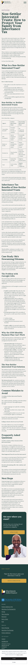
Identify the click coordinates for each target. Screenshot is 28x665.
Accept (14, 658)
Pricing (3, 611)
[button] (25, 2)
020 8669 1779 (5, 641)
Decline (14, 662)
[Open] (25, 2)
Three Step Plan (5, 614)
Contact (3, 639)
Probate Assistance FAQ (7, 606)
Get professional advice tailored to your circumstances (11, 504)
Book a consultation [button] (14, 580)
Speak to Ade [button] (14, 532)
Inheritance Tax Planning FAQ (8, 609)
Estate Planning (5, 628)
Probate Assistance (6, 632)
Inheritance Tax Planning (7, 630)
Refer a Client (5, 619)
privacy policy (20, 654)
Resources (4, 616)
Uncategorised (6, 10)
